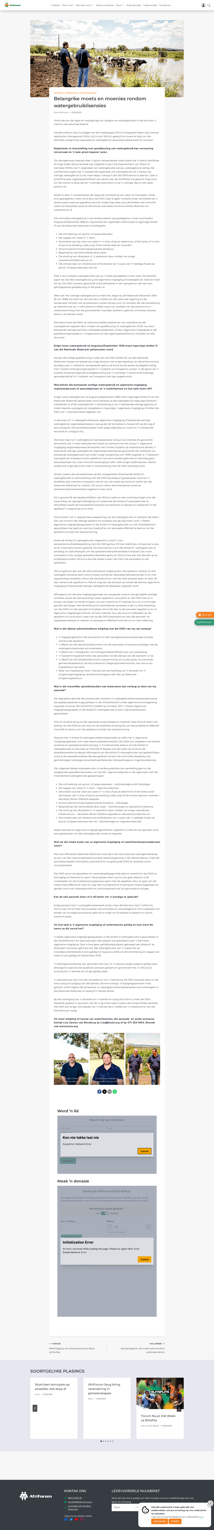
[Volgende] (179, 1408)
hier (201, 1516)
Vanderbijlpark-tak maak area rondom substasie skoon (143, 1348)
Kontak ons (165, 5)
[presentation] (160, 1393)
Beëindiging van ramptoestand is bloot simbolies (72, 1348)
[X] (104, 1091)
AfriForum (64, 112)
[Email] (109, 1091)
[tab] (101, 1441)
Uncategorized (88, 93)
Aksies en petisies (105, 5)
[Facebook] (99, 1091)
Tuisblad (55, 5)
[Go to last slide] (35, 1408)
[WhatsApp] (115, 1091)
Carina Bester (152, 1426)
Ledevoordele (150, 5)
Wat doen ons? (83, 5)
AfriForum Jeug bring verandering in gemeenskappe (104, 1389)
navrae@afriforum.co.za (80, 1502)
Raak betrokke (134, 5)
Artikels (58, 93)
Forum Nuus (71, 93)
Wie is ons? (67, 5)
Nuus (118, 5)
